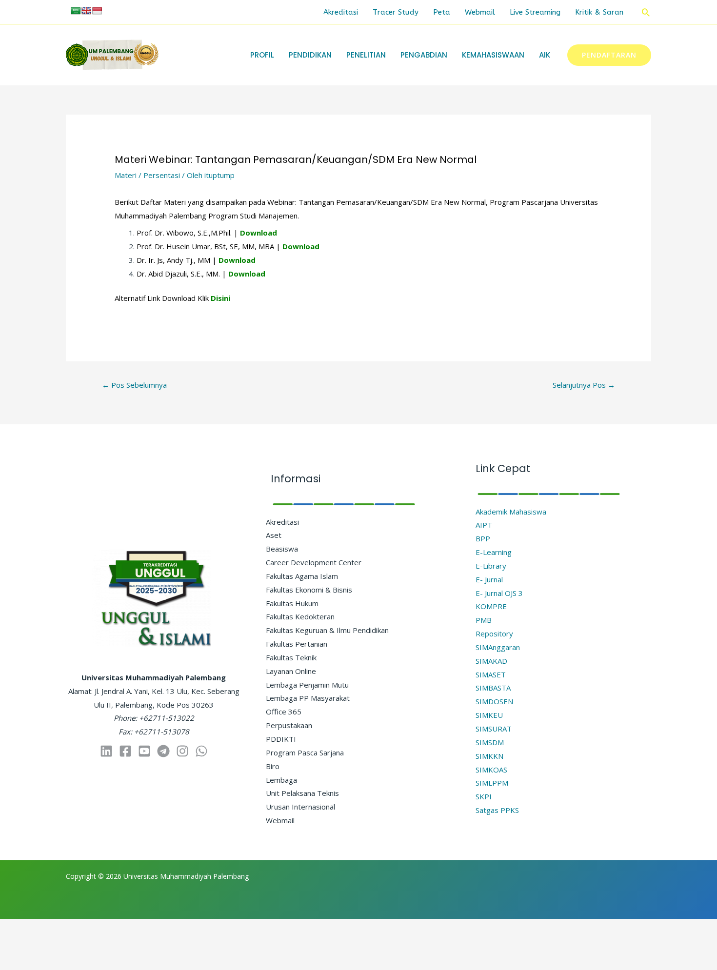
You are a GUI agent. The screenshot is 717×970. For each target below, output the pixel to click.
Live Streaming (535, 12)
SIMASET (491, 674)
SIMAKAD (491, 661)
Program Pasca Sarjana (305, 752)
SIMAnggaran (498, 647)
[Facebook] (125, 751)
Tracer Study (395, 12)
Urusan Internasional (300, 807)
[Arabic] (75, 11)
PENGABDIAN (423, 55)
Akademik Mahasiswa (511, 511)
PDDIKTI (281, 739)
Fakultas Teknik (291, 657)
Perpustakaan (289, 725)
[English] (86, 11)
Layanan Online (291, 671)
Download (258, 233)
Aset (273, 535)
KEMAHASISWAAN (493, 55)
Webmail (480, 12)
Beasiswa (282, 549)
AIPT (484, 525)
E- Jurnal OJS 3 (499, 593)
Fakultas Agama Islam (302, 576)
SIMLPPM (492, 783)
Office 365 (283, 711)
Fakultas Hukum (292, 603)
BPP (483, 538)
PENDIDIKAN (310, 55)
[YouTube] (144, 751)
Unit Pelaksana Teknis (302, 793)
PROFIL (262, 55)
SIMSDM (490, 742)
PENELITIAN (366, 55)
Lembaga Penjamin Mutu (307, 685)
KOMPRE (491, 606)
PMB (484, 620)
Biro (272, 766)
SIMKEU (489, 715)
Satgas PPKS (497, 810)
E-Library (491, 566)
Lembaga (281, 780)
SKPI (484, 796)
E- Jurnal (489, 579)
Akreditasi (340, 12)
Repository (494, 633)
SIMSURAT (494, 728)
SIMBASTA (493, 688)
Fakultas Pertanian (296, 644)
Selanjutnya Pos (584, 385)
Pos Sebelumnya (134, 385)
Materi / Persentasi (147, 175)
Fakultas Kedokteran (300, 616)
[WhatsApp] (201, 751)
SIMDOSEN (494, 701)
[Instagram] (182, 751)
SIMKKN (489, 756)
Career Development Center (313, 562)
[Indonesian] (97, 11)
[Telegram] (163, 751)
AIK (544, 55)
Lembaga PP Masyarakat (308, 698)
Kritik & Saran (599, 12)
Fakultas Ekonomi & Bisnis (309, 589)
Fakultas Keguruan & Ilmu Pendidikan (327, 630)
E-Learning (494, 552)
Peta (441, 12)
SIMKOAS (491, 769)
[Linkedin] (106, 751)
